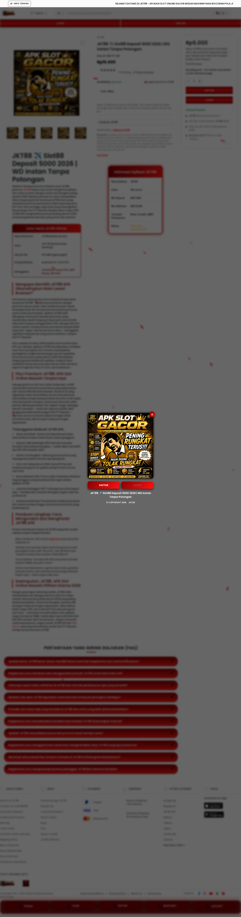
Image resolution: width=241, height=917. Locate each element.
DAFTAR (103, 485)
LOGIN (137, 485)
